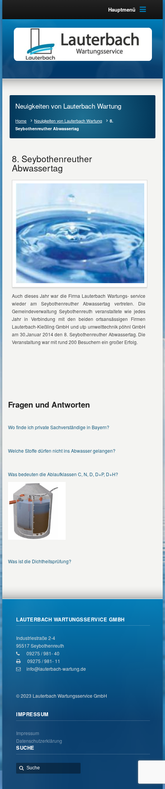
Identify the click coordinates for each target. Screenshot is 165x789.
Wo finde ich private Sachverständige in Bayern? (58, 427)
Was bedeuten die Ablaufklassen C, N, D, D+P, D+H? (63, 474)
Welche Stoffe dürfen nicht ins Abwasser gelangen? (62, 450)
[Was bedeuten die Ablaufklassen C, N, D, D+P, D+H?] (37, 511)
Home (20, 121)
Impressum (27, 733)
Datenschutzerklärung (39, 740)
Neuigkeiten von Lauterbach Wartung (68, 121)
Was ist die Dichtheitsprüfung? (39, 561)
